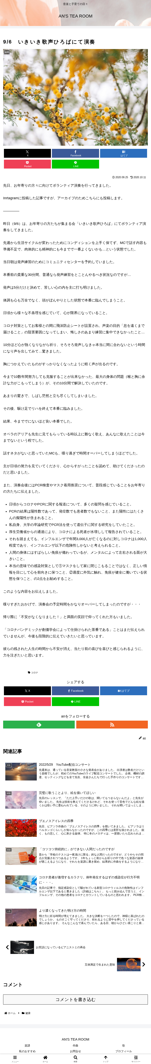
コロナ (34, 672)
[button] (123, 164)
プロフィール (123, 1051)
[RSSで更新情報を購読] (112, 724)
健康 (10, 672)
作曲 (75, 1045)
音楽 (21, 672)
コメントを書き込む (75, 999)
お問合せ (75, 1051)
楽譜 (27, 1045)
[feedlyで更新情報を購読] (39, 724)
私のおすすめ (27, 1051)
